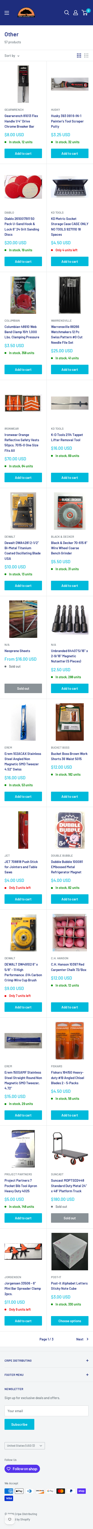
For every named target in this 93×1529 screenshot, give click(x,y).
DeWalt (10, 536)
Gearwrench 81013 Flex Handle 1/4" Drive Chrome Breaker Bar (21, 121)
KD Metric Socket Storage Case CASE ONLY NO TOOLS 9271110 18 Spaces (69, 226)
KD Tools (57, 212)
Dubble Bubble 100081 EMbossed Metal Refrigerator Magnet (67, 867)
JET (7, 855)
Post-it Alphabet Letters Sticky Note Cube (69, 1285)
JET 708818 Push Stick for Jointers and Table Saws (21, 867)
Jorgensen (13, 1277)
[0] (85, 12)
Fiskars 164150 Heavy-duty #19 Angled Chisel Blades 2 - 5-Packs (67, 1077)
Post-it (56, 1277)
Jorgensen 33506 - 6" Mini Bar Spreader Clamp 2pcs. (23, 1288)
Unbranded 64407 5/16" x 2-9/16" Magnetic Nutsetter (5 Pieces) (69, 656)
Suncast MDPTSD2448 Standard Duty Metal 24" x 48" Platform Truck (69, 1185)
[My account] (75, 12)
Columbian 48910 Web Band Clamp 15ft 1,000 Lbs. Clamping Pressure (22, 332)
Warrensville (61, 320)
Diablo (9, 212)
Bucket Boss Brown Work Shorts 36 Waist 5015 (69, 756)
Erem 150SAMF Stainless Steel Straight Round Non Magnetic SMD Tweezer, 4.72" (23, 1080)
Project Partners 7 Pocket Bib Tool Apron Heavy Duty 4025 (21, 1185)
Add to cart (23, 153)
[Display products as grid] (79, 55)
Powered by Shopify (17, 1519)
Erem (8, 747)
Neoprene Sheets (17, 651)
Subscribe (19, 1424)
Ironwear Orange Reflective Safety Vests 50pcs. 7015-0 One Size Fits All (22, 442)
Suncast (57, 1174)
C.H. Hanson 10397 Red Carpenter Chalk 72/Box (68, 966)
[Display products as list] (86, 55)
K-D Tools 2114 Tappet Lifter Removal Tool (67, 437)
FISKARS (56, 1066)
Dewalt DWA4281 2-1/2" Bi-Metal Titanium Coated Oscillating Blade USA (23, 550)
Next (80, 1339)
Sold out (23, 688)
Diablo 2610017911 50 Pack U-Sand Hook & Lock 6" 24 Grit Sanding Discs (22, 226)
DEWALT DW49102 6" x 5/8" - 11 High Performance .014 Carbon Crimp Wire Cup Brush (23, 972)
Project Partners (18, 1174)
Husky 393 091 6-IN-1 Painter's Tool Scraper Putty (67, 121)
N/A (7, 644)
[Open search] (66, 12)
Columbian (12, 320)
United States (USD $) (21, 1445)
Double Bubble (62, 855)
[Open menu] (7, 13)
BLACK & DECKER (62, 536)
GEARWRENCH (14, 109)
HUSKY (55, 109)
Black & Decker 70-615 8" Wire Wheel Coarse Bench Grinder (69, 548)
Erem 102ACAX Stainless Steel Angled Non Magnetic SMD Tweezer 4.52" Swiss (23, 761)
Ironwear (12, 428)
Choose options (69, 1321)
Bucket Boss (60, 747)
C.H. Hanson (59, 958)
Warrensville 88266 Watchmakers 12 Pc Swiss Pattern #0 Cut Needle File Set (67, 334)
